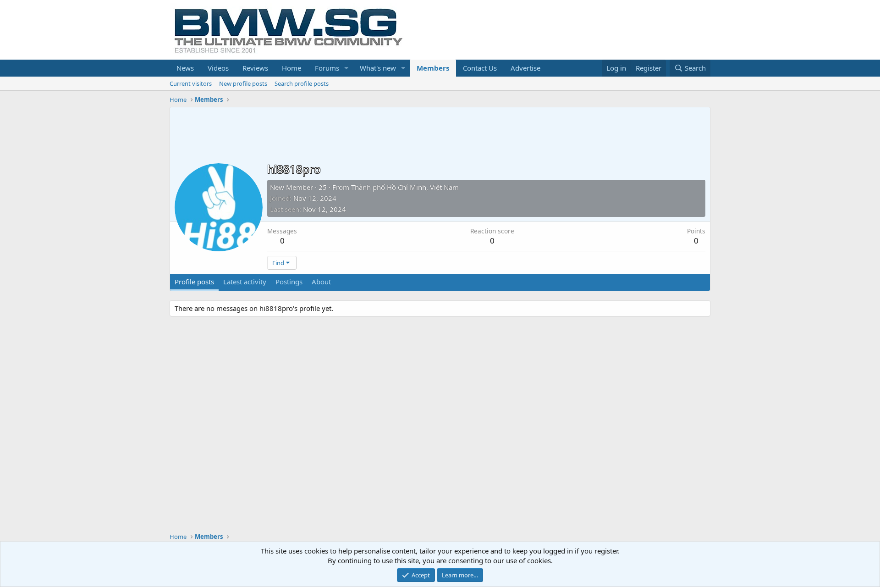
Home (291, 67)
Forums (327, 67)
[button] (346, 68)
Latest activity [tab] (244, 281)
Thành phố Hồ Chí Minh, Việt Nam (405, 187)
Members (433, 67)
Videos (218, 67)
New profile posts (243, 83)
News (185, 67)
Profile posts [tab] (194, 281)
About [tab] (321, 281)
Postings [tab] (288, 281)
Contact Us (480, 67)
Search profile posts (302, 83)
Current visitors (191, 83)
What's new (378, 67)
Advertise (525, 67)
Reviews (255, 67)
